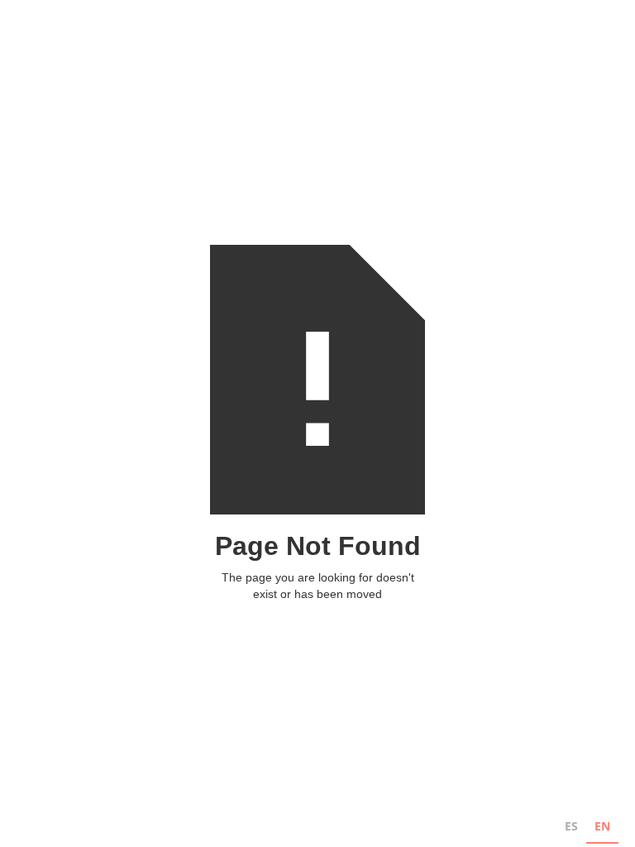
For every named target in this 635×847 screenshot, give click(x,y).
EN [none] (602, 826)
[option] (571, 828)
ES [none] (571, 826)
